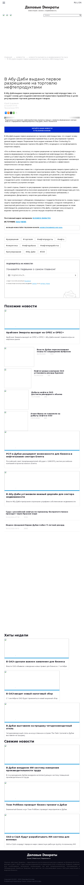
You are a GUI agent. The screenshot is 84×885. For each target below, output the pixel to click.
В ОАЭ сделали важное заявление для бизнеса (35, 661)
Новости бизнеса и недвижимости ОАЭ (48, 57)
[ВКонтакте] (5, 113)
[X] (11, 113)
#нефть (60, 239)
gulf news (21, 222)
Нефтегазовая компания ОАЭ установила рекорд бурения (49, 372)
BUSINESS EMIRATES (42, 218)
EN (80, 2)
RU (75, 2)
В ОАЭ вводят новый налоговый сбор (29, 693)
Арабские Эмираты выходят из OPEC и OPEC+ (35, 332)
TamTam (34, 283)
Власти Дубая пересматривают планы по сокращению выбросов (54, 351)
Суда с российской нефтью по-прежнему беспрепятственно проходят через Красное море (37, 513)
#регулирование (13, 252)
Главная (8, 57)
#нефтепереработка (49, 245)
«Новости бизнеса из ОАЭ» (51, 227)
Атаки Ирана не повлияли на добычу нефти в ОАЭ (45, 415)
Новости (20, 57)
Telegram (27, 281)
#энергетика (12, 245)
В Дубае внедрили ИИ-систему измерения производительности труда (32, 769)
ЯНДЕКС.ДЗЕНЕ (45, 283)
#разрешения (12, 239)
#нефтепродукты (45, 239)
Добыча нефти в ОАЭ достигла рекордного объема (46, 393)
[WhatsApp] (13, 113)
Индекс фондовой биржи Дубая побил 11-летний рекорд (35, 525)
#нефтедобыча (29, 245)
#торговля (28, 239)
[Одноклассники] (8, 113)
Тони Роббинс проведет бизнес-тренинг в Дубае (36, 804)
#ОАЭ (42, 252)
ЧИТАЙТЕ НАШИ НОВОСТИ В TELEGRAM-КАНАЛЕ (42, 129)
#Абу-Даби (30, 252)
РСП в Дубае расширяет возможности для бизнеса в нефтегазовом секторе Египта (39, 455)
